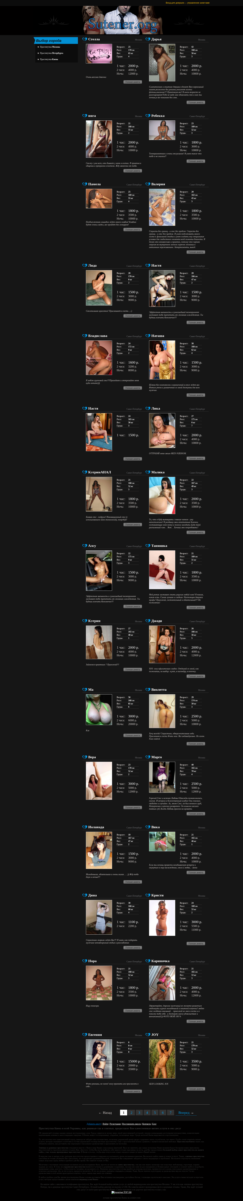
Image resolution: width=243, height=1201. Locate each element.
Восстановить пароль (131, 1124)
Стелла (94, 39)
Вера (92, 757)
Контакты (146, 1124)
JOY (155, 1035)
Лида (92, 265)
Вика (155, 827)
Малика (158, 472)
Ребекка (158, 116)
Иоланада (96, 827)
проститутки (149, 1189)
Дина (92, 895)
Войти (105, 1124)
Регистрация (115, 1124)
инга (92, 116)
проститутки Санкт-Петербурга (75, 1187)
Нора (92, 961)
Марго (156, 757)
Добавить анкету (94, 1124)
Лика (155, 408)
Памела (94, 184)
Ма (90, 689)
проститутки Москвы (160, 1184)
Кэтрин (94, 621)
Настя (156, 265)
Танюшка (159, 546)
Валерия (158, 184)
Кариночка (160, 961)
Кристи (157, 895)
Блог (154, 1124)
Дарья (156, 39)
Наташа (157, 336)
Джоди (156, 621)
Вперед (186, 1113)
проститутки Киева (106, 1189)
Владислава (97, 336)
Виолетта (159, 689)
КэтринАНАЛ (99, 472)
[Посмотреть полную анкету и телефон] (132, 83)
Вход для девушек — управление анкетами (188, 2)
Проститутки (50, 47)
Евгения (95, 1035)
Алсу (92, 546)
